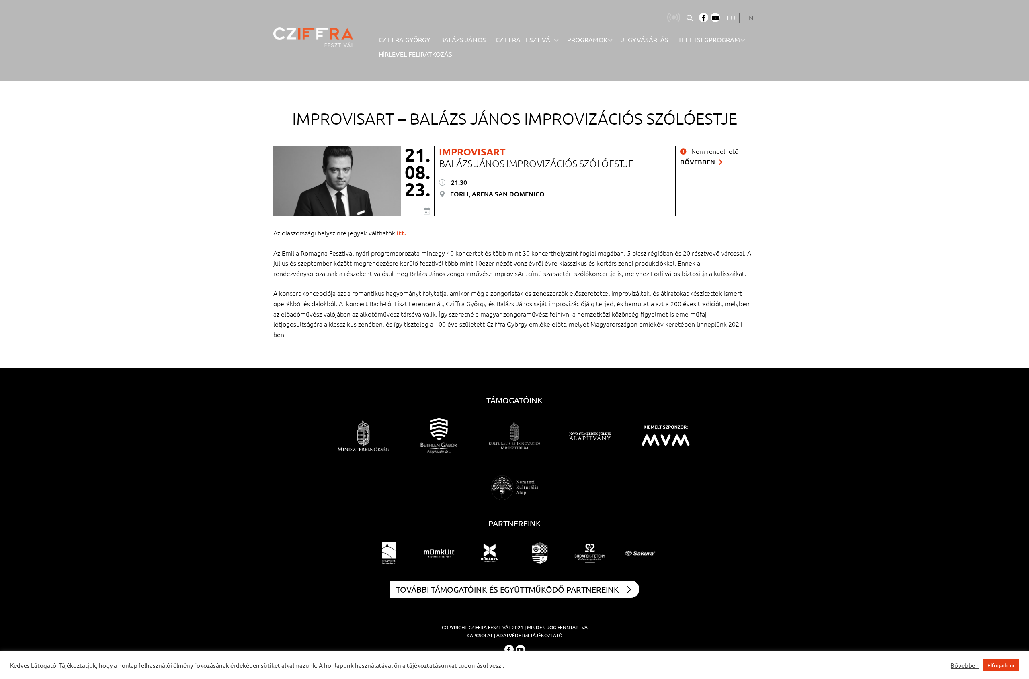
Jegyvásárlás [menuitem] (644, 39)
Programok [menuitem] (587, 39)
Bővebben (698, 161)
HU (730, 18)
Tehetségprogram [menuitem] (709, 39)
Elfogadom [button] (1001, 665)
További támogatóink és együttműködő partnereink (507, 589)
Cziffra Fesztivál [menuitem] (524, 39)
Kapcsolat (480, 635)
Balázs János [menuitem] (463, 39)
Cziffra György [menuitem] (404, 39)
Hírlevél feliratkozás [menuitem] (415, 54)
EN (749, 18)
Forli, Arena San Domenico (497, 193)
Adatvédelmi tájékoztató (529, 635)
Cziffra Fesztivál (490, 627)
